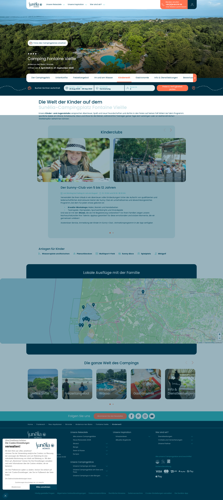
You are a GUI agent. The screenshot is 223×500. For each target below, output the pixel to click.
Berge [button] (75, 447)
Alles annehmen (43, 487)
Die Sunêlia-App (181, 493)
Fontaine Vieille (102, 424)
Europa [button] (76, 454)
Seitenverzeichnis (135, 493)
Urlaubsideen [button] (121, 436)
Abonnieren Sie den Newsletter (110, 416)
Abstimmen (16, 487)
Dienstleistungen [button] (165, 436)
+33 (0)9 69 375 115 (174, 4)
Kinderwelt (124, 77)
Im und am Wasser (103, 77)
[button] (5, 495)
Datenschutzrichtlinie (97, 493)
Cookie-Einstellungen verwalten (158, 493)
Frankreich (40, 424)
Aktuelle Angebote (123, 440)
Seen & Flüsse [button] (79, 450)
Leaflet (200, 343)
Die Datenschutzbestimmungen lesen (18, 479)
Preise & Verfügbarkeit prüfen (172, 88)
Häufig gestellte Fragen (44, 493)
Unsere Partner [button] (164, 443)
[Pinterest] (138, 416)
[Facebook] (131, 416)
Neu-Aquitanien (55, 424)
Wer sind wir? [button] (96, 4)
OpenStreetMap (210, 343)
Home (30, 424)
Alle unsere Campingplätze (84, 436)
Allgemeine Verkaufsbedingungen (71, 493)
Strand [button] (76, 443)
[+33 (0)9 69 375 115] (163, 4)
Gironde (68, 424)
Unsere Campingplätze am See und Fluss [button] (88, 471)
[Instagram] (145, 416)
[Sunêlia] (35, 4)
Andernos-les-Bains (83, 424)
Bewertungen (190, 77)
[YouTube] (152, 416)
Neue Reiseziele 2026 (82, 440)
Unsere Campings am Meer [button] (84, 466)
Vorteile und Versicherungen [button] (170, 440)
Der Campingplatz (40, 77)
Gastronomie (142, 77)
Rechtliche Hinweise (117, 493)
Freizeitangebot (81, 77)
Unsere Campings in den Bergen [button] (86, 476)
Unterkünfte (61, 77)
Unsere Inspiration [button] (76, 4)
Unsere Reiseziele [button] (54, 4)
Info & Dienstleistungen (166, 77)
